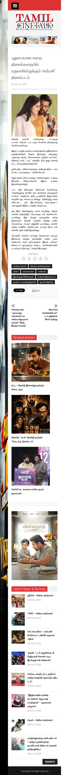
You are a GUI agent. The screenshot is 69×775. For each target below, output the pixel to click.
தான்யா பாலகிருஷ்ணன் (24, 282)
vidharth (42, 271)
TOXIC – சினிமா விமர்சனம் (40, 613)
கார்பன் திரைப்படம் (46, 276)
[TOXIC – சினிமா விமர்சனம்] (18, 619)
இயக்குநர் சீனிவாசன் (23, 276)
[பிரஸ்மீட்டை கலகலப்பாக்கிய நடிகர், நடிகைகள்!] (32, 466)
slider (16, 271)
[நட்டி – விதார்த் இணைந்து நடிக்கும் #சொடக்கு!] (32, 362)
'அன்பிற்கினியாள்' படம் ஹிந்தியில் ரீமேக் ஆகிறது (50, 314)
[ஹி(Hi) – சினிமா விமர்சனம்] (18, 601)
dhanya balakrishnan (40, 266)
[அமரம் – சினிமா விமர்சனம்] (18, 725)
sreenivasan (28, 271)
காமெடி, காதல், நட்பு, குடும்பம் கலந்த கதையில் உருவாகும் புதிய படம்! (42, 678)
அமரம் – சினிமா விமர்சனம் (40, 720)
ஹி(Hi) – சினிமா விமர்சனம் (40, 595)
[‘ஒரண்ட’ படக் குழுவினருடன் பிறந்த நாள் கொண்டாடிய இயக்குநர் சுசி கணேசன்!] (18, 658)
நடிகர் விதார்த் (46, 282)
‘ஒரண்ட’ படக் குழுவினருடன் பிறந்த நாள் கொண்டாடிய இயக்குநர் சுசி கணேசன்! (40, 656)
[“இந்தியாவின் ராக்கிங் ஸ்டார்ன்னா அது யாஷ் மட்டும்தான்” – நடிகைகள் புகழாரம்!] (18, 700)
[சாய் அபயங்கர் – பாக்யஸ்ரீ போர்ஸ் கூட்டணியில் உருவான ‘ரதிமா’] (18, 637)
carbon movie (19, 266)
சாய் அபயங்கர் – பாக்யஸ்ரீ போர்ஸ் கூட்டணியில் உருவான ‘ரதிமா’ (41, 635)
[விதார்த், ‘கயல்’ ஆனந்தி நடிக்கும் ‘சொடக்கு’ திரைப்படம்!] (32, 414)
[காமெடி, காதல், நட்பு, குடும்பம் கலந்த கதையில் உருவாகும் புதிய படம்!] (18, 679)
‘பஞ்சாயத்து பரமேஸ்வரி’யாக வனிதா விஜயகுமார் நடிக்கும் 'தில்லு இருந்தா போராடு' (20, 317)
